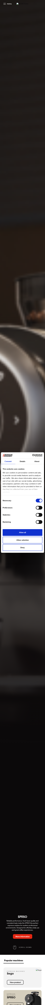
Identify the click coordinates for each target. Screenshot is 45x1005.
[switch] (39, 508)
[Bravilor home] (22, 4)
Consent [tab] (8, 461)
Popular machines (13, 960)
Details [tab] (22, 461)
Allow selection (22, 540)
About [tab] (36, 461)
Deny (22, 548)
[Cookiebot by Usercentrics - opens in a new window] (32, 455)
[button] (7, 4)
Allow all (22, 532)
